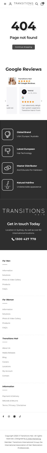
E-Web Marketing (33, 439)
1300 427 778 (25, 239)
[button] (5, 3)
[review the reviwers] (21, 98)
